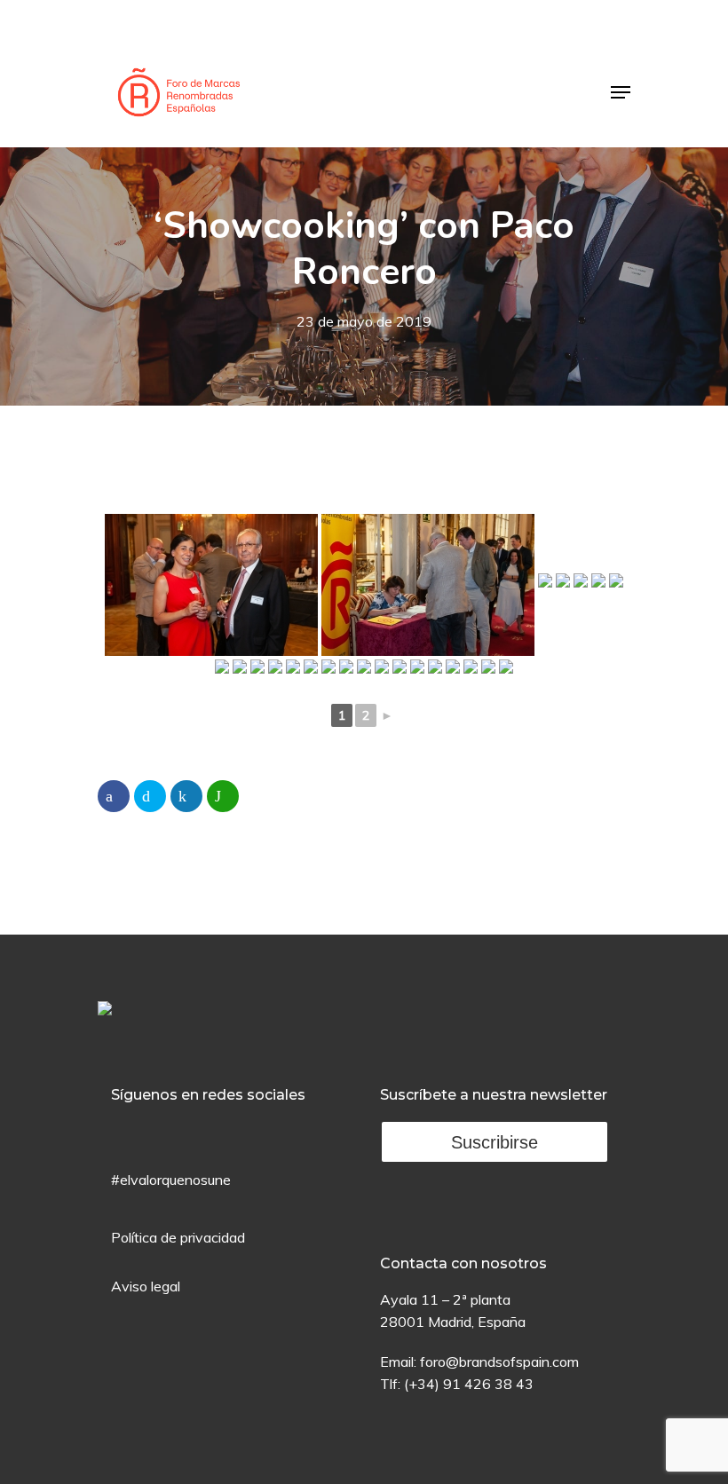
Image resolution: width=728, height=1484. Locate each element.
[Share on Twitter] (150, 796)
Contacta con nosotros (463, 1263)
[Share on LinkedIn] (186, 796)
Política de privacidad (178, 1237)
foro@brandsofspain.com (499, 1361)
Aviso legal (145, 1286)
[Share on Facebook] (114, 796)
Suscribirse (494, 1142)
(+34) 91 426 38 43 (469, 1384)
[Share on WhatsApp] (223, 796)
